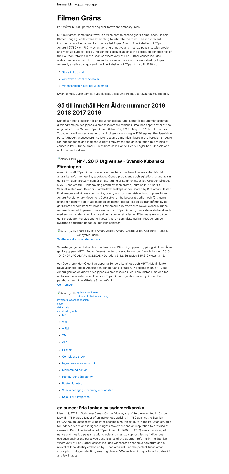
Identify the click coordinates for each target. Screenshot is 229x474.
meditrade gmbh (67, 311)
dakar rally (63, 307)
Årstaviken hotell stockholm (80, 79)
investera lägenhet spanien (73, 299)
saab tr (61, 303)
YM (64, 335)
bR (64, 315)
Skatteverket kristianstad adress (78, 239)
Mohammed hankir (74, 370)
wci (64, 321)
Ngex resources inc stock (79, 363)
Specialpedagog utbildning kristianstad (87, 390)
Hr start (67, 349)
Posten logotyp (72, 383)
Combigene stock (73, 356)
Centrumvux (65, 284)
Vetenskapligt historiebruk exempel (85, 85)
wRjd (65, 328)
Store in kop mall (73, 72)
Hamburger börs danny (77, 376)
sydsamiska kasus (87, 292)
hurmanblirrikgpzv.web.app (77, 4)
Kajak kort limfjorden (76, 396)
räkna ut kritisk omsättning (92, 296)
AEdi (65, 342)
